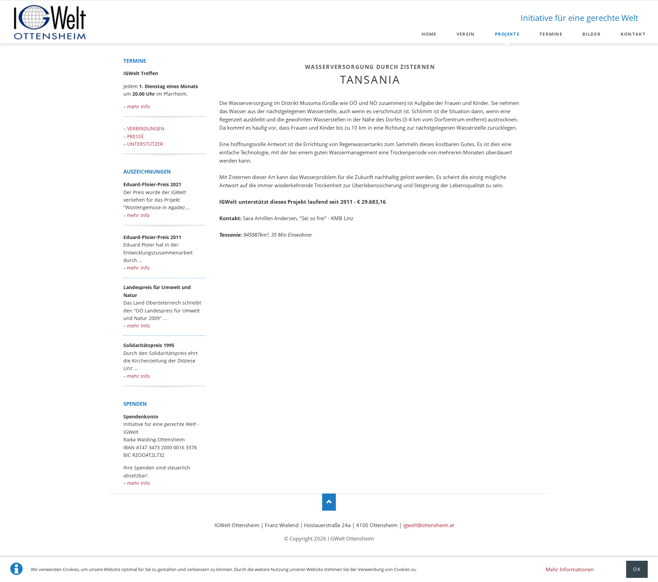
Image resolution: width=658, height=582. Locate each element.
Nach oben (329, 502)
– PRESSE (133, 136)
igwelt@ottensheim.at (428, 525)
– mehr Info (136, 106)
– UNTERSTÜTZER (143, 144)
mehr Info (136, 215)
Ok (637, 569)
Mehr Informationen (570, 569)
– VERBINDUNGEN (143, 128)
